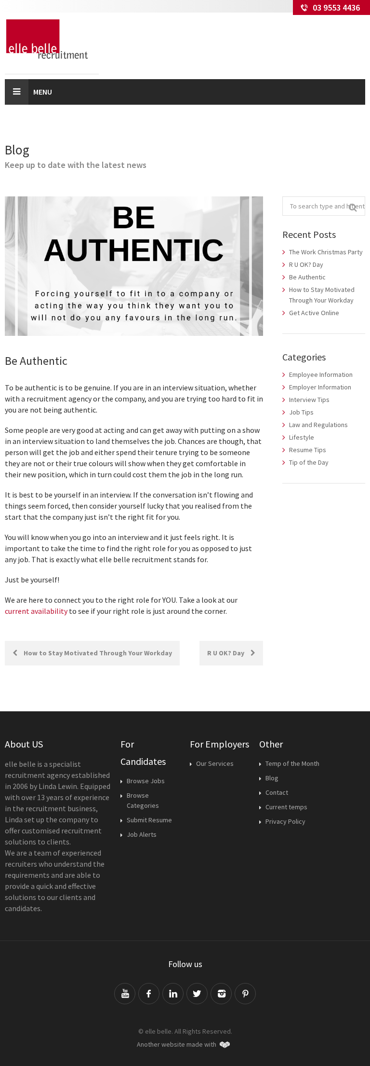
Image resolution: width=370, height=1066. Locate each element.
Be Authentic (307, 277)
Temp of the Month (292, 763)
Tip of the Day (309, 462)
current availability (36, 611)
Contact (276, 792)
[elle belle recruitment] (52, 39)
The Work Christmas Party (326, 252)
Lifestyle (301, 437)
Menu (42, 92)
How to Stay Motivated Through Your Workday (97, 653)
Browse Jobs (146, 780)
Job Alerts (142, 834)
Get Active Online (314, 312)
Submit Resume (149, 820)
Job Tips (301, 412)
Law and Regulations (318, 424)
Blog (271, 778)
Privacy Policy (285, 821)
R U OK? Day (226, 653)
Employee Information (321, 374)
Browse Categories (143, 800)
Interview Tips (309, 399)
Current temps (286, 807)
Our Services (215, 763)
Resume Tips (307, 449)
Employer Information (320, 387)
